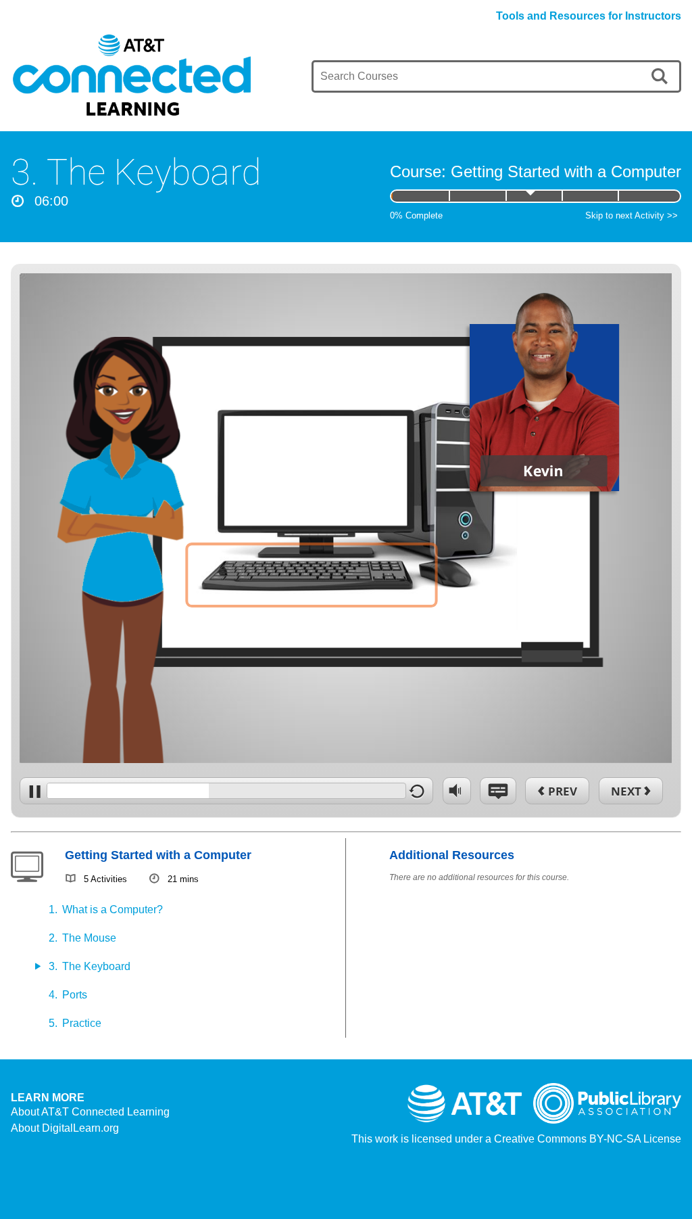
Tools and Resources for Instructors (588, 16)
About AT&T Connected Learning (90, 1112)
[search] (662, 76)
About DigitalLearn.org (65, 1128)
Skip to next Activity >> (631, 215)
